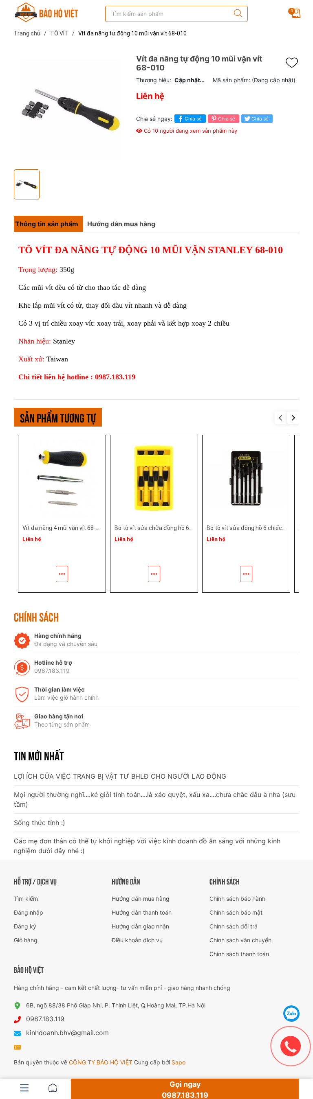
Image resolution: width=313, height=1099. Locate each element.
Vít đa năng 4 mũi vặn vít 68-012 (64, 528)
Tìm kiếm (26, 898)
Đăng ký (25, 926)
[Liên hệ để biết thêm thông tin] (62, 574)
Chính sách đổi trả (233, 926)
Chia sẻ (193, 119)
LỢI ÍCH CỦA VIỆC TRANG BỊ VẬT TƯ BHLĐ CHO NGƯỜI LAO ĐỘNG (120, 776)
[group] (71, 110)
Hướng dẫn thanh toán (142, 912)
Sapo (178, 1062)
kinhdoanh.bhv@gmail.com (67, 1033)
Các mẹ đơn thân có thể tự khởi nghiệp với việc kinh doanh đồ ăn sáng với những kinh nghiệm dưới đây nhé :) (147, 846)
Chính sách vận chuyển (240, 940)
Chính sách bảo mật (235, 912)
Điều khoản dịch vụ (137, 940)
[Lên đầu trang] (292, 993)
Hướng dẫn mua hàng (141, 898)
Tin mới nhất (39, 755)
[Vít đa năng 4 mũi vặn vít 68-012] (61, 478)
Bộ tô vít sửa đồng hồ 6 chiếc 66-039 (254, 528)
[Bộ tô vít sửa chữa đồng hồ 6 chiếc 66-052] (154, 478)
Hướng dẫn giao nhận (140, 926)
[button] (293, 418)
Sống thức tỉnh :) (39, 823)
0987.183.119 (45, 1019)
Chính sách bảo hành (237, 898)
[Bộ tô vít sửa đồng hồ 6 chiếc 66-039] (246, 478)
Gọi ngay (185, 1089)
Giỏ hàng (25, 940)
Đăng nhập (28, 912)
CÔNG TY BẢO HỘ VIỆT (101, 1062)
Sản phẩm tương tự (58, 417)
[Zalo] (291, 1013)
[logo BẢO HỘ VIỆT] (46, 12)
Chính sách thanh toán (239, 953)
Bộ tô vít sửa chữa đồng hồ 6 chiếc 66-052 (169, 528)
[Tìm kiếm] (236, 14)
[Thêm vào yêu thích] (294, 63)
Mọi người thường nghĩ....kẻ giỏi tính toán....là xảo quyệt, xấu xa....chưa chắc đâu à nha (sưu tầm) (154, 799)
